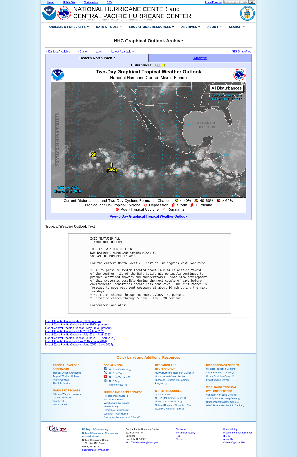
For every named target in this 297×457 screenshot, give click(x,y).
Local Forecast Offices (217, 379)
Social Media (113, 365)
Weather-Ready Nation (116, 413)
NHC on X (113, 373)
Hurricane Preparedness (123, 392)
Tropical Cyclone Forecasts (66, 367)
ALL (157, 65)
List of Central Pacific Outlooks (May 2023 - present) (78, 328)
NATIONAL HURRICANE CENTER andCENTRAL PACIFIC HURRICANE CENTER (132, 12)
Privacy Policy (230, 429)
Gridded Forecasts (62, 397)
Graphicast (58, 401)
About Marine (60, 404)
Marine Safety (111, 406)
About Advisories (61, 383)
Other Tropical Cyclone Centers (222, 401)
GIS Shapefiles (241, 51)
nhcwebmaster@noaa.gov (95, 449)
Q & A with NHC (163, 394)
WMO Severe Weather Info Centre (224, 405)
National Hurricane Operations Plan (173, 405)
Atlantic (200, 58)
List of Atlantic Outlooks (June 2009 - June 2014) (76, 341)
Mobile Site (69, 2)
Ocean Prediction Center (219, 376)
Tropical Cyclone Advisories (67, 372)
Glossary (180, 439)
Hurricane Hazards (113, 399)
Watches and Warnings (116, 403)
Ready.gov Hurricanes (115, 409)
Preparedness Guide (114, 395)
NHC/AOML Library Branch (169, 397)
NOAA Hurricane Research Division (173, 372)
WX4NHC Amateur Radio (168, 408)
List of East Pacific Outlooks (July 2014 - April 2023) (78, 334)
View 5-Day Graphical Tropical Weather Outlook (148, 216)
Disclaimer (181, 429)
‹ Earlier (83, 51)
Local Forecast (213, 2)
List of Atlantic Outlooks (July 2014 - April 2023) (75, 331)
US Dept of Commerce (94, 429)
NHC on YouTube (117, 377)
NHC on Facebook (117, 369)
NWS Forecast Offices (222, 365)
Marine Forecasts (66, 390)
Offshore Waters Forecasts (67, 394)
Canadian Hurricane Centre (220, 394)
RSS (109, 2)
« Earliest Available (58, 51)
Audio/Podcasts (61, 379)
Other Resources (168, 391)
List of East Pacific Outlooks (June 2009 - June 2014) (79, 344)
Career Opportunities (234, 442)
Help (178, 435)
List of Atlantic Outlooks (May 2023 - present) (73, 321)
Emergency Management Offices (121, 417)
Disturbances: (141, 65)
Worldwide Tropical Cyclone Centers (221, 389)
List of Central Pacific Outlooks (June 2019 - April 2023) (80, 338)
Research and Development (166, 367)
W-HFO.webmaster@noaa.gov (142, 442)
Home (50, 2)
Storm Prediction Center (218, 372)
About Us (228, 439)
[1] (164, 65)
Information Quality (185, 432)
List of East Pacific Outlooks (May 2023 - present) (76, 324)
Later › (99, 51)
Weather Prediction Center (220, 368)
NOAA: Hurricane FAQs (167, 401)
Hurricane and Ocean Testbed (170, 376)
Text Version (91, 2)
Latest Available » (122, 51)
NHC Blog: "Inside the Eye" (114, 382)
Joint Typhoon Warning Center (222, 398)
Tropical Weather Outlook (66, 376)
